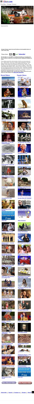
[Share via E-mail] (10, 54)
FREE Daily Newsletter (18, 72)
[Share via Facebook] (14, 54)
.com (7, 1)
